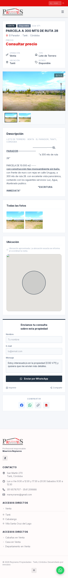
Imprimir (12, 387)
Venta (8, 508)
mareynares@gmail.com (19, 494)
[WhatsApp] (30, 405)
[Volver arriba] (34, 570)
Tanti (25, 35)
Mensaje (10, 358)
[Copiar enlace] (38, 405)
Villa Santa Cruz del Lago (18, 523)
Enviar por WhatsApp (36, 378)
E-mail (9, 346)
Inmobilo (7, 564)
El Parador (14, 35)
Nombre (10, 334)
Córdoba (35, 35)
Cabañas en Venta (15, 537)
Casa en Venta (13, 542)
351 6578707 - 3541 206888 (22, 489)
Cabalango (11, 519)
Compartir (57, 387)
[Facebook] (22, 405)
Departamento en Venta (17, 546)
